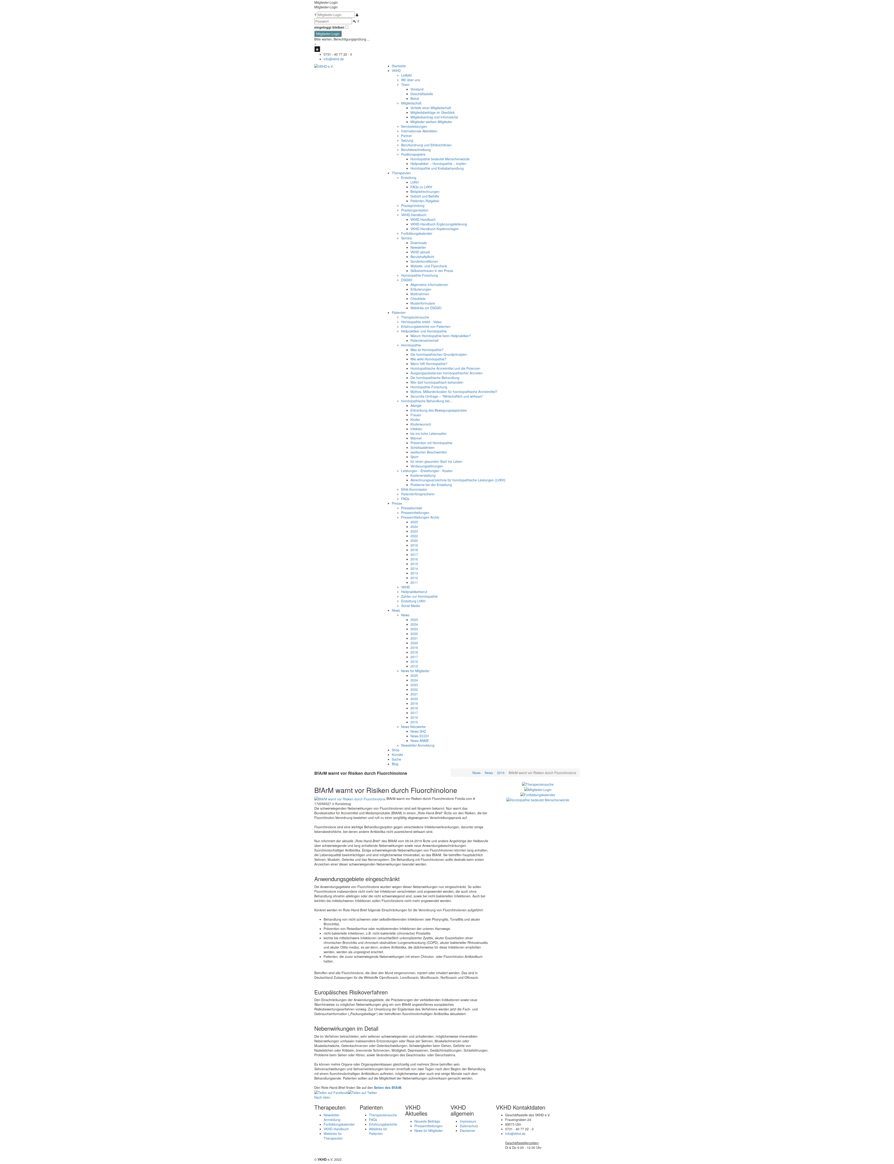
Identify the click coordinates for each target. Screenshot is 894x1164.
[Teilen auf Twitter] (362, 1092)
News (476, 772)
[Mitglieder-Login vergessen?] (315, 14)
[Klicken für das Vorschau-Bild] (350, 798)
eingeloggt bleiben (329, 27)
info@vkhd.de (334, 59)
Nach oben (322, 1097)
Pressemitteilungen (428, 1126)
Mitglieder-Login (328, 33)
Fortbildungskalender (339, 1124)
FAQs (373, 1119)
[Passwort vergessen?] (358, 21)
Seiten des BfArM (387, 1087)
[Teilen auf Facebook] (331, 1092)
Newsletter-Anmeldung (417, 745)
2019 (501, 772)
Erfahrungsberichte (383, 1124)
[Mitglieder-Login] (317, 49)
